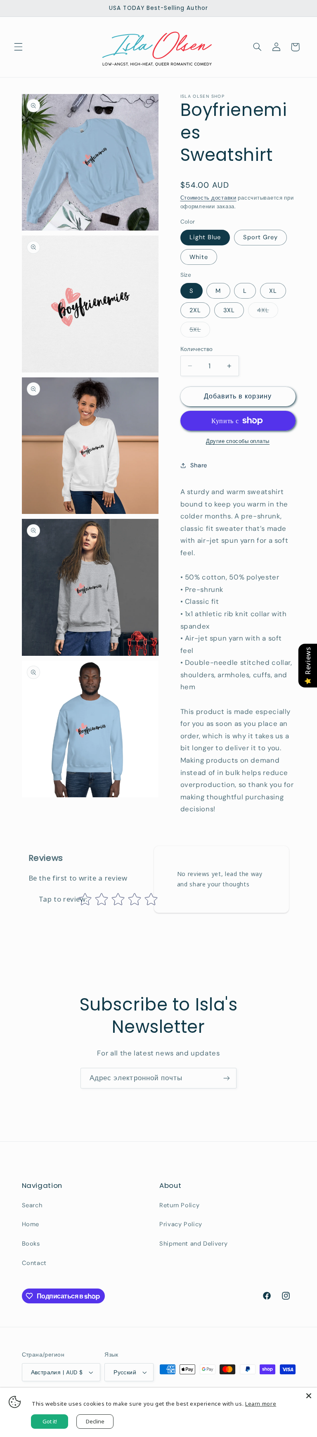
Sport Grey (260, 237)
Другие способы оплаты (238, 441)
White (198, 257)
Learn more (260, 1403)
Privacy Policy (180, 1224)
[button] (18, 47)
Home (31, 1224)
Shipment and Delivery (193, 1243)
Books (31, 1243)
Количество (196, 349)
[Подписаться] (226, 1078)
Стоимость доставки (208, 198)
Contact (34, 1263)
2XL (195, 310)
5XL (199, 331)
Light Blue (205, 237)
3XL (229, 310)
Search (32, 1205)
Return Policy (179, 1205)
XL (273, 291)
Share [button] (198, 465)
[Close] (309, 1396)
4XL (267, 312)
